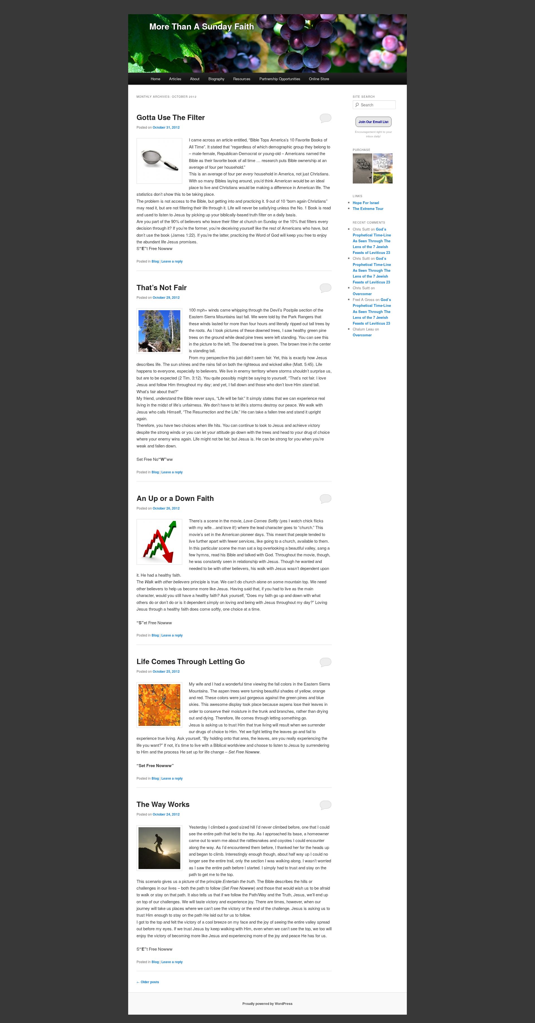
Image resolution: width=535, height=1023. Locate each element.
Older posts (148, 981)
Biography (216, 78)
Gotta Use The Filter (171, 117)
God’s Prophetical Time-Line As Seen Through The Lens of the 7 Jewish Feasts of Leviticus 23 (372, 240)
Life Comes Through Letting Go (191, 661)
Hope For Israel (366, 202)
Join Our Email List (373, 121)
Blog (155, 261)
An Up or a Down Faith (175, 498)
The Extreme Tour (368, 208)
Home (155, 78)
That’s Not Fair (162, 287)
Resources (242, 78)
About (195, 78)
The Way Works (163, 804)
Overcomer (362, 293)
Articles (175, 78)
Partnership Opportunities (279, 78)
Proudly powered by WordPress (267, 1003)
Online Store (319, 78)
